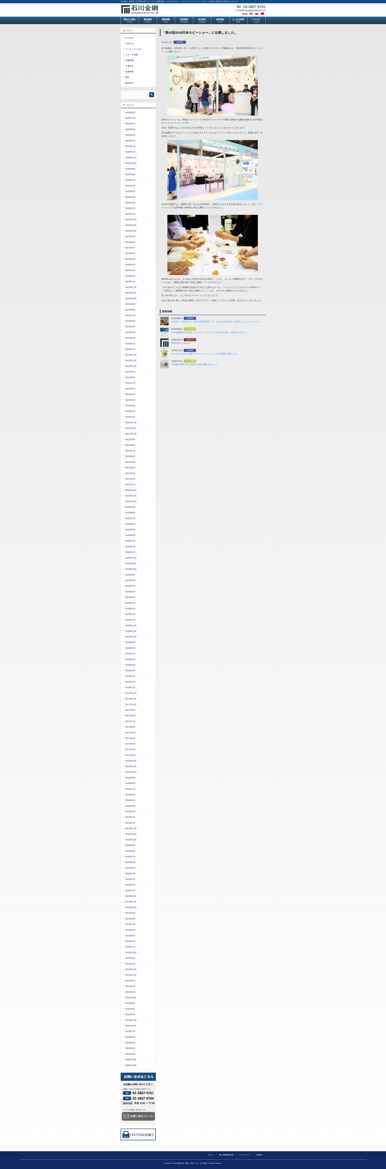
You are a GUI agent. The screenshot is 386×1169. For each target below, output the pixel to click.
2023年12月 (131, 287)
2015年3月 (130, 879)
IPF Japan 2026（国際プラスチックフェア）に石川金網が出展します (204, 354)
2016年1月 (130, 823)
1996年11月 (130, 1059)
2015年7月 (130, 856)
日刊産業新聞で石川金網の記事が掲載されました (194, 364)
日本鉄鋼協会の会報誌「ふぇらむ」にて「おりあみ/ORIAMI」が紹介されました (209, 332)
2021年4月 (130, 467)
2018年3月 (130, 676)
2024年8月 (130, 242)
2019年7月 (130, 586)
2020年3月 (130, 541)
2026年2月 (130, 146)
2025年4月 (130, 197)
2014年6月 (130, 930)
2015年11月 (130, 834)
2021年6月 (130, 456)
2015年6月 (130, 862)
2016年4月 (130, 806)
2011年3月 (130, 1014)
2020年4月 (130, 535)
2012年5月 (130, 980)
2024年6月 (130, 253)
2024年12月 (131, 219)
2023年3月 (130, 338)
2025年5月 (130, 191)
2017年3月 (130, 744)
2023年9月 (130, 304)
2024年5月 (130, 259)
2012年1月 (130, 992)
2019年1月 (130, 620)
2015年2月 (130, 885)
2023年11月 (130, 293)
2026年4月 (130, 135)
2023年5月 (130, 326)
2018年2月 (130, 682)
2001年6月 (130, 1054)
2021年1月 (130, 484)
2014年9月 (130, 913)
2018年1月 (130, 687)
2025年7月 (130, 180)
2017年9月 (130, 710)
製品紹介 (129, 83)
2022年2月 (130, 411)
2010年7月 (130, 1031)
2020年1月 (130, 552)
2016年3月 (130, 811)
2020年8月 (130, 512)
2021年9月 (130, 439)
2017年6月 (130, 727)
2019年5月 (130, 597)
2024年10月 (131, 231)
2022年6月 (130, 389)
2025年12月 (131, 157)
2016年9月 (130, 778)
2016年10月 (131, 772)
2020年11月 (130, 496)
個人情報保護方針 (226, 1155)
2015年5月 (130, 868)
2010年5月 (130, 1042)
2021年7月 (130, 450)
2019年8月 (130, 580)
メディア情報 (190, 329)
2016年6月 (130, 794)
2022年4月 (130, 400)
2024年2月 (130, 276)
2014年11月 (130, 901)
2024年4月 (130, 264)
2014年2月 (130, 941)
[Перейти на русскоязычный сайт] (257, 14)
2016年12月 (131, 761)
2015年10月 (131, 839)
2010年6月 (130, 1037)
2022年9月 (130, 372)
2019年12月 (131, 558)
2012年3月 (130, 986)
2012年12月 (131, 969)
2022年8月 (130, 377)
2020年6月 (130, 524)
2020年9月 (130, 507)
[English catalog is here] (251, 14)
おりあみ (129, 37)
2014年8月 (130, 918)
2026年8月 (130, 112)
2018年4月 (130, 670)
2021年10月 (131, 434)
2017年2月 (130, 749)
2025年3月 (130, 202)
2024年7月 (130, 248)
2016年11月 (130, 766)
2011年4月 (130, 1009)
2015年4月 (130, 873)
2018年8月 (130, 648)
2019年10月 (131, 569)
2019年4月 (130, 603)
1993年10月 (131, 1065)
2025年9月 (130, 169)
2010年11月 (130, 1026)
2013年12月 (131, 952)
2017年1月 (130, 755)
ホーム (211, 1155)
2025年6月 (130, 186)
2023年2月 (130, 343)
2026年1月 (130, 152)
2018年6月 (130, 659)
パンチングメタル (133, 49)
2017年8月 (130, 715)
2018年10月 (131, 637)
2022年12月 (131, 355)
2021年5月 (130, 462)
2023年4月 (130, 332)
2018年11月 (130, 631)
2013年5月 (130, 958)
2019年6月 (130, 591)
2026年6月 (130, 123)
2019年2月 (130, 614)
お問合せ (259, 1155)
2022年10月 (131, 366)
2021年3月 (130, 473)
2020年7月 (130, 518)
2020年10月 (131, 501)
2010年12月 (131, 1020)
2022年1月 (130, 417)
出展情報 (179, 42)
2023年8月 (130, 309)
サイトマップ (244, 1155)
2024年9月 (130, 236)
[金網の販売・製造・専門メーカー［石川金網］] (139, 13)
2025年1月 (130, 214)
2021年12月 (131, 422)
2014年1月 (130, 947)
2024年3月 (130, 270)
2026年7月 (130, 118)
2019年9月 (130, 575)
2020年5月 (130, 529)
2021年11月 (130, 428)
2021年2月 (130, 479)
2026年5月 (130, 129)
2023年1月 (130, 349)
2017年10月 (131, 704)
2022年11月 (130, 360)
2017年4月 (130, 738)
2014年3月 (130, 935)
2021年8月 (130, 445)
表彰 (127, 77)
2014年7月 (130, 924)
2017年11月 (130, 699)
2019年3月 (130, 608)
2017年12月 (131, 693)
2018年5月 (130, 665)
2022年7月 (130, 383)
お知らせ (190, 339)
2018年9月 (130, 642)
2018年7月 (130, 653)
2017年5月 (130, 732)
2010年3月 (130, 1048)
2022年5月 (130, 394)
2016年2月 (130, 817)
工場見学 (129, 66)
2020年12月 (131, 490)
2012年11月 (130, 975)
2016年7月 (130, 789)
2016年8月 (130, 783)
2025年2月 (130, 208)
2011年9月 (130, 1003)
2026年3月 (130, 140)
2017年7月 (130, 721)
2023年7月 (130, 315)
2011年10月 (130, 997)
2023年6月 (130, 321)
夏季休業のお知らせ (180, 343)
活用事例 (129, 71)
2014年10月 (131, 907)
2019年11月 (130, 563)
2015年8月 (130, 851)
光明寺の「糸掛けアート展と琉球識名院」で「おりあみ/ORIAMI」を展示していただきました (215, 321)
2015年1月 (130, 890)
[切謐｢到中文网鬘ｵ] (262, 14)
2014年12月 (131, 896)
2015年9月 (130, 845)
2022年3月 (130, 405)
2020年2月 (130, 546)
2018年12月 (131, 625)
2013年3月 (130, 964)
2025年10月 (131, 163)
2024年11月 (130, 225)
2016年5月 (130, 800)
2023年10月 (131, 298)
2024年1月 (130, 281)
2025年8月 (130, 174)
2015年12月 (131, 828)
